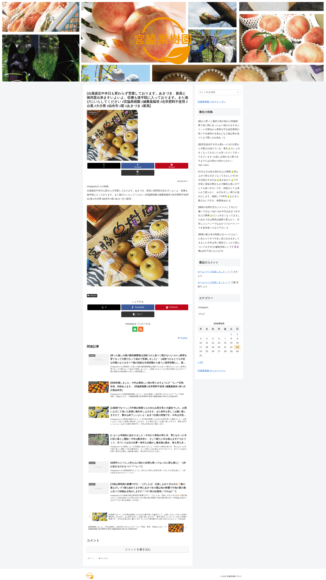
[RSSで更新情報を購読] (140, 329)
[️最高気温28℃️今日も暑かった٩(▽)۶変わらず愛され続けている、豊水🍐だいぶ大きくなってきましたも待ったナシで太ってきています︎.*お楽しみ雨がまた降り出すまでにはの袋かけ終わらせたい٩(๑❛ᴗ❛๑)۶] (219, 154)
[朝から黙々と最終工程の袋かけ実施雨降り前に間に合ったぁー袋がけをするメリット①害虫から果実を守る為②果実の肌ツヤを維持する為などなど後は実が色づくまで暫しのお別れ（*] (218, 129)
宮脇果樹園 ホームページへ (212, 370)
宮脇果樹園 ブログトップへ (212, 101)
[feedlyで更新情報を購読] (134, 329)
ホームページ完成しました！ (212, 271)
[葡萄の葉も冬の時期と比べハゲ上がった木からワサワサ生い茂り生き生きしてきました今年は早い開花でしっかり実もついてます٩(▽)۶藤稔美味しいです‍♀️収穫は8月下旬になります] (218, 242)
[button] (137, 173)
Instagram (93, 295)
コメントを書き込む (138, 549)
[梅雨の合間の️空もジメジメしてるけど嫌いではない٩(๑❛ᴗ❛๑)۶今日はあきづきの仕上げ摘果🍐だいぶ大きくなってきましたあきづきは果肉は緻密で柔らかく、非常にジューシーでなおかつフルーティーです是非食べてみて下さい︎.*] (219, 217)
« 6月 (200, 362)
